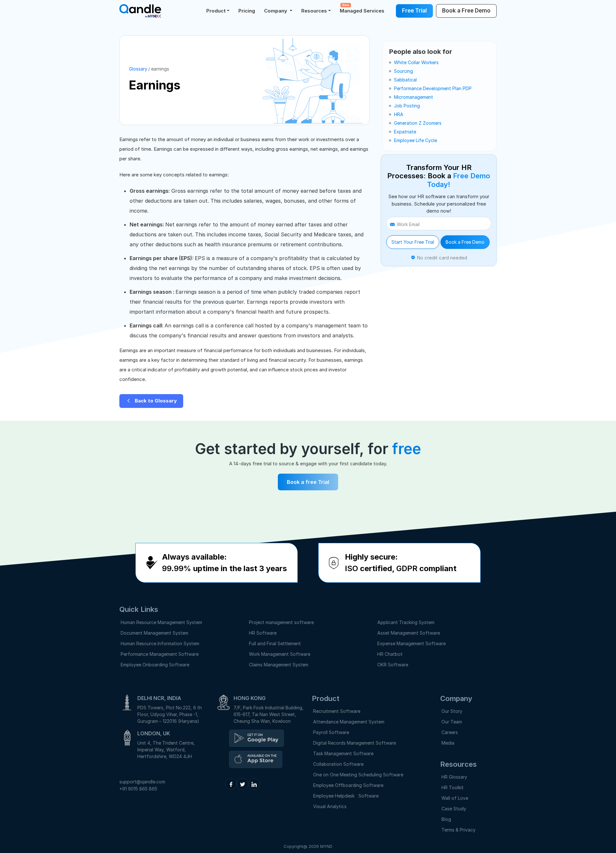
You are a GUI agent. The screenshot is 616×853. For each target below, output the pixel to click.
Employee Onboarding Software (155, 664)
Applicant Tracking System (405, 622)
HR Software (263, 633)
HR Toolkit (452, 787)
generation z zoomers (417, 123)
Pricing (246, 11)
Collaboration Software (338, 764)
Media (447, 743)
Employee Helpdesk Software (347, 795)
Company (276, 11)
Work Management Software (279, 654)
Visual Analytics (329, 806)
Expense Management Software (411, 643)
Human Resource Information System (160, 643)
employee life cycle (415, 140)
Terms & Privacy (458, 829)
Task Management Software (343, 753)
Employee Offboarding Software (348, 785)
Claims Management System (278, 664)
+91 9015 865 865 (138, 788)
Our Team (451, 721)
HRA (398, 114)
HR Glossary (454, 777)
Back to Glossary (155, 401)
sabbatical (405, 79)
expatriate (405, 131)
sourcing (403, 71)
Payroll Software (331, 732)
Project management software (281, 622)
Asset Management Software (408, 633)
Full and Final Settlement (275, 643)
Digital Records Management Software (354, 743)
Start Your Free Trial (412, 242)
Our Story (451, 711)
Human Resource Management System (161, 622)
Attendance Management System (348, 721)
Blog (446, 819)
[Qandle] (256, 738)
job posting (407, 105)
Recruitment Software (336, 711)
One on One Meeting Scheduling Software (358, 774)
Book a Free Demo (465, 242)
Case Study (453, 808)
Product (216, 11)
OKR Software (392, 664)
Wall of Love (454, 798)
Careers (449, 732)
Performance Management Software (160, 654)
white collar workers (416, 62)
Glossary (138, 69)
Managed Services (362, 8)
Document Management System (154, 633)
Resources (314, 11)
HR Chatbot (390, 654)
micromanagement (413, 97)
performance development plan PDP (433, 88)
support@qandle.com (142, 781)
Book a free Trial (308, 482)
